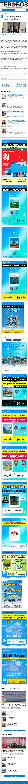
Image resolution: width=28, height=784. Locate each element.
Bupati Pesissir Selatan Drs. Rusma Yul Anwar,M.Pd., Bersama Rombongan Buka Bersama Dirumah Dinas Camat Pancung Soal (12, 712)
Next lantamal (14, 730)
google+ (25, 1)
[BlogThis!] (3, 78)
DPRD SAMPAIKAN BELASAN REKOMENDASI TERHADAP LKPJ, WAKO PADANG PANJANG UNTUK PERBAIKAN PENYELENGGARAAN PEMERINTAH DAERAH (12, 758)
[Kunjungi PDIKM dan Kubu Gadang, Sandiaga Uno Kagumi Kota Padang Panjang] (4, 765)
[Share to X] (4, 78)
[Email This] (1, 78)
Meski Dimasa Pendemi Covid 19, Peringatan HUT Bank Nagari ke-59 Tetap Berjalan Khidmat (12, 770)
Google (26, 783)
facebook (23, 1)
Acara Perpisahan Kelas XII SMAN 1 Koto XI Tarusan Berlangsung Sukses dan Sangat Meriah (12, 724)
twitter (21, 1)
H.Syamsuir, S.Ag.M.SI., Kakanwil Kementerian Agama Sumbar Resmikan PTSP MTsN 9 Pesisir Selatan (13, 751)
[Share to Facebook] (5, 78)
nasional (4, 76)
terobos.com (9, 74)
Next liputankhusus (14, 776)
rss (27, 1)
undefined (15, 96)
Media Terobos (3, 783)
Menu (1, 10)
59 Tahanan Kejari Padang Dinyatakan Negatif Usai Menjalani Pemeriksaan (13, 18)
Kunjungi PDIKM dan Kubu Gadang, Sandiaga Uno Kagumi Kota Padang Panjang (12, 764)
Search (27, 10)
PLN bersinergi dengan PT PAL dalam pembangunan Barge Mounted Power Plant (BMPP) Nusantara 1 (14, 705)
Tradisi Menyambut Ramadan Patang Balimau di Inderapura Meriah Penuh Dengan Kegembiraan (12, 718)
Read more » (6, 100)
